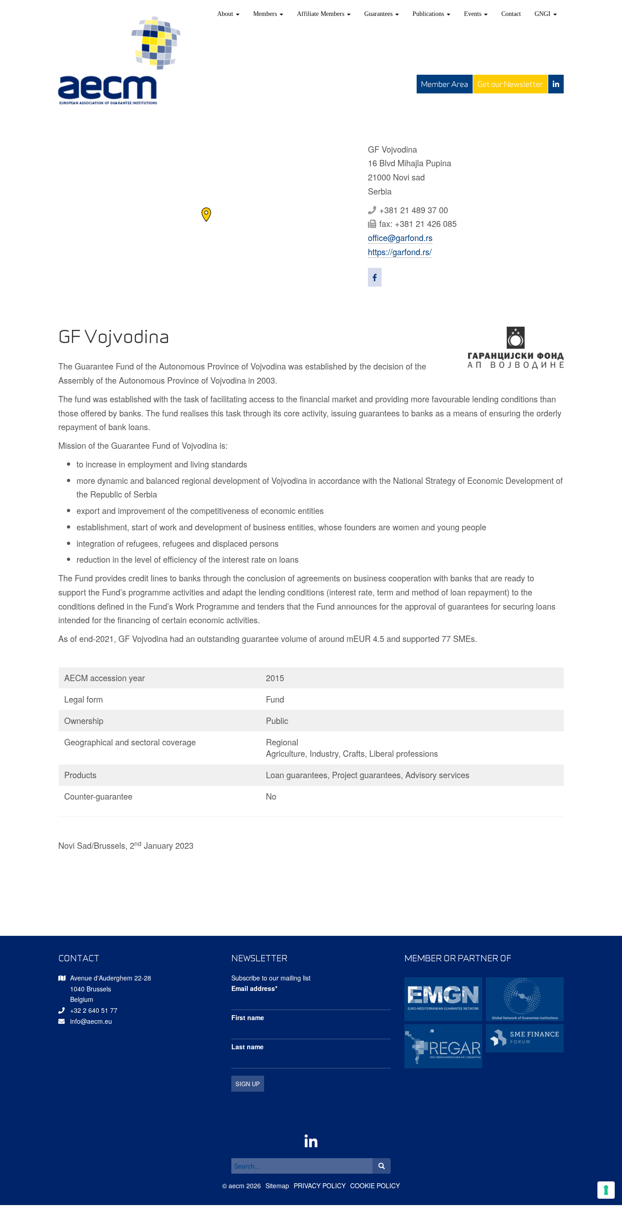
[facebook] (375, 277)
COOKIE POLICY (375, 1185)
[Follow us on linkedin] (556, 84)
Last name (247, 1046)
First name (247, 1017)
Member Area (444, 84)
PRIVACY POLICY (320, 1185)
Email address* (254, 988)
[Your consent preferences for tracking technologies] (606, 1190)
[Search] (381, 1166)
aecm (237, 1185)
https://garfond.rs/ (400, 251)
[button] (206, 214)
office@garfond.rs (400, 237)
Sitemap (277, 1185)
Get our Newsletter (510, 84)
